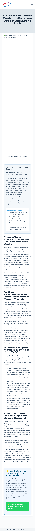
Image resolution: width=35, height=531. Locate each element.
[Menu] (32, 4)
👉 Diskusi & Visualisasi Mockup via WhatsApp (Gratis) (15, 506)
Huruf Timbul (21, 27)
